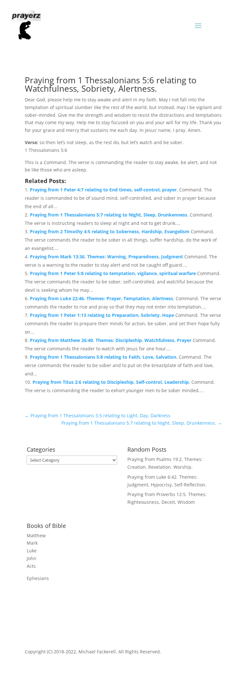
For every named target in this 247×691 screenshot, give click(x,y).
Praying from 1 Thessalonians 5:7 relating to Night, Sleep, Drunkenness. (110, 215)
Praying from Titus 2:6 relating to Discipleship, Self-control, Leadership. (111, 382)
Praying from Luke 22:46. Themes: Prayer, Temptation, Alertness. (103, 298)
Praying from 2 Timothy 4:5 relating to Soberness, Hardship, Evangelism (110, 231)
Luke (32, 551)
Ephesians (38, 578)
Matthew (36, 535)
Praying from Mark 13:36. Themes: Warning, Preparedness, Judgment (107, 256)
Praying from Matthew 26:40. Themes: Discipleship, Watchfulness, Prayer (111, 340)
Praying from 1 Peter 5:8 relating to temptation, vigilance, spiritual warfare (113, 273)
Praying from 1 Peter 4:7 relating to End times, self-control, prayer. (104, 190)
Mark (32, 543)
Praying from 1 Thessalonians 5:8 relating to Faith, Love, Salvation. (104, 357)
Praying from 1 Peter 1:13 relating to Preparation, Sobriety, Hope (102, 315)
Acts (31, 566)
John (31, 558)
